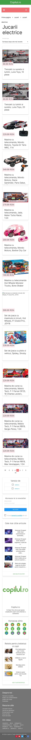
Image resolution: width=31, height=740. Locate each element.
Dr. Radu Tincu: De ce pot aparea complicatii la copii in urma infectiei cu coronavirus (15, 611)
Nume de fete (6, 714)
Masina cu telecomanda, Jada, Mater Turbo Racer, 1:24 (13, 214)
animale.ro (5, 726)
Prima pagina (6, 17)
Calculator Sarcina (7, 708)
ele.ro (11, 723)
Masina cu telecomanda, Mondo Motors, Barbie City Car (15, 248)
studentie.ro (17, 726)
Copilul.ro (15, 2)
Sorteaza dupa (5, 38)
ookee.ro (17, 488)
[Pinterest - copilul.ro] (16, 736)
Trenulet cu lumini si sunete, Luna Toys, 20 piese (14, 107)
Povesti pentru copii (7, 712)
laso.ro (21, 725)
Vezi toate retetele (18, 682)
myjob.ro (15, 725)
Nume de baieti (6, 715)
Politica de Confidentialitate (9, 697)
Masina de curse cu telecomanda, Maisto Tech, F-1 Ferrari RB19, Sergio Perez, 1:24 (14, 425)
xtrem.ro (20, 728)
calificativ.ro (5, 728)
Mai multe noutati (19, 574)
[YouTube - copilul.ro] (19, 736)
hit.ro (11, 726)
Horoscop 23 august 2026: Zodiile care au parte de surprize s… (20, 558)
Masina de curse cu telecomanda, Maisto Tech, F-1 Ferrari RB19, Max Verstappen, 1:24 (14, 460)
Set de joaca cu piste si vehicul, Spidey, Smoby (15, 352)
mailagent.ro (18, 723)
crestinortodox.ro (7, 725)
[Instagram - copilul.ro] (25, 736)
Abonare (15, 509)
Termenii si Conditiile (7, 696)
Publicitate (5, 701)
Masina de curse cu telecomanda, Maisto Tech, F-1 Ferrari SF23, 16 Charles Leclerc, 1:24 (15, 391)
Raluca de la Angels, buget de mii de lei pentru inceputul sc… (20, 565)
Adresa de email (7, 501)
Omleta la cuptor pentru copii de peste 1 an (20, 673)
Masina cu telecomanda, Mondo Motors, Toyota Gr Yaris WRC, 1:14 (15, 143)
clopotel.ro (5, 723)
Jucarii (16, 17)
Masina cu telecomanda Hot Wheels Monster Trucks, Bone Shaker (15, 283)
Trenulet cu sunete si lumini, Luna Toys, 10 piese (14, 72)
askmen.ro (13, 728)
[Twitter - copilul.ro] (22, 736)
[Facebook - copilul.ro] (28, 736)
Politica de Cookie (7, 699)
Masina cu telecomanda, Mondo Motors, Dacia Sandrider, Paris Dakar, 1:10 (15, 180)
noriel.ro (17, 485)
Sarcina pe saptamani (8, 710)
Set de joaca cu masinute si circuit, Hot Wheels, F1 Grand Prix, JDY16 (15, 319)
